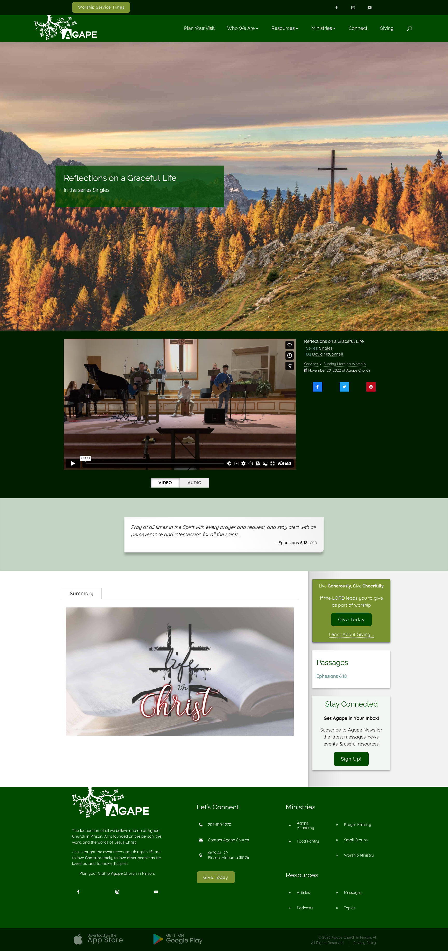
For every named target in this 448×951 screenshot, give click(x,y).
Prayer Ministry (357, 824)
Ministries (321, 28)
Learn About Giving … (351, 634)
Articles (303, 892)
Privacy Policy (364, 942)
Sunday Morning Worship (345, 363)
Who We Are (241, 28)
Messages (352, 892)
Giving (387, 28)
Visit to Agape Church (117, 873)
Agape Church (358, 370)
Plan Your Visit (199, 28)
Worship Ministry (359, 855)
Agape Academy (305, 825)
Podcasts (305, 907)
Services (311, 363)
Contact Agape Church (228, 839)
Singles (325, 348)
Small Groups (356, 839)
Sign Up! (351, 759)
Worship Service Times (101, 7)
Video (165, 482)
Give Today (351, 619)
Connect (358, 28)
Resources (283, 28)
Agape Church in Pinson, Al (354, 937)
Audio (194, 482)
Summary (82, 593)
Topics (349, 907)
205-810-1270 (219, 824)
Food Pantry (308, 841)
